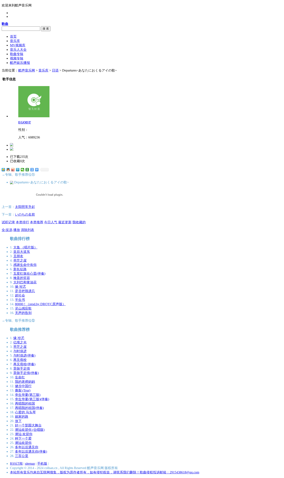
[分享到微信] (22, 169)
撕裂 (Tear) (22, 390)
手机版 (42, 463)
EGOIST (24, 122)
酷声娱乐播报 (20, 62)
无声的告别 (23, 313)
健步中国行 (23, 386)
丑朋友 (18, 256)
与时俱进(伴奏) (24, 355)
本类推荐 (36, 222)
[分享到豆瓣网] (27, 169)
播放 (16, 230)
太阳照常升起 (25, 207)
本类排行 (22, 222)
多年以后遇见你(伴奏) (31, 451)
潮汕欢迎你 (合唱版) (29, 429)
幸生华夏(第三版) (27, 394)
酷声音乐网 (26, 70)
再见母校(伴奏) (24, 364)
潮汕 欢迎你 (23, 434)
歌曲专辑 (16, 54)
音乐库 (15, 41)
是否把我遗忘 (25, 291)
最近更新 (65, 222)
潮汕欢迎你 (23, 443)
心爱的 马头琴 (25, 412)
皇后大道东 (21, 251)
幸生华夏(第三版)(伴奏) (32, 399)
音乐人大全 (18, 49)
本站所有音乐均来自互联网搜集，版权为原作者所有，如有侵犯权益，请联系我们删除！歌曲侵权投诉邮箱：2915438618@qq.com (104, 472)
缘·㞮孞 (20, 286)
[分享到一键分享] (32, 169)
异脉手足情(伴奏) (26, 373)
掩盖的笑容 (21, 278)
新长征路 (20, 269)
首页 (13, 36)
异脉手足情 (21, 368)
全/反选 (7, 230)
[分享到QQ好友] (8, 169)
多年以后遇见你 (26, 447)
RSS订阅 (16, 463)
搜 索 (46, 28)
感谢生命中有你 (25, 265)
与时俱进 (20, 351)
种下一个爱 (23, 438)
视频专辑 (16, 58)
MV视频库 (17, 45)
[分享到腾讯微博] (18, 169)
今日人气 (50, 222)
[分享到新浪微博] (13, 169)
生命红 (20, 377)
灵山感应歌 (23, 308)
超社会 (20, 295)
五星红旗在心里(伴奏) (29, 273)
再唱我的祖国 (25, 403)
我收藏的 (79, 222)
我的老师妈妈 (25, 381)
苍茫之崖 (20, 260)
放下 (18, 421)
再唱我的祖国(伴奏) (29, 408)
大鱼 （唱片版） (25, 247)
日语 (55, 70)
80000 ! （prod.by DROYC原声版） (40, 304)
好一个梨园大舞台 (28, 425)
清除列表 (27, 230)
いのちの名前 (25, 214)
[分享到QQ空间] (3, 169)
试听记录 (8, 222)
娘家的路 (21, 416)
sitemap (30, 463)
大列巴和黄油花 (25, 282)
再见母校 (20, 360)
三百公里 (21, 456)
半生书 (20, 299)
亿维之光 (20, 342)
